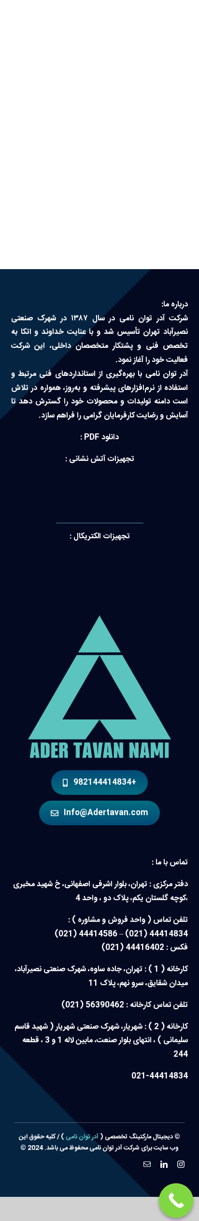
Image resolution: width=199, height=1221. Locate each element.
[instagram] (181, 1164)
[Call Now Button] (176, 1200)
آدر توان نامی (82, 1137)
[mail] (147, 1164)
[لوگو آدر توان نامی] (99, 619)
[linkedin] (164, 1164)
